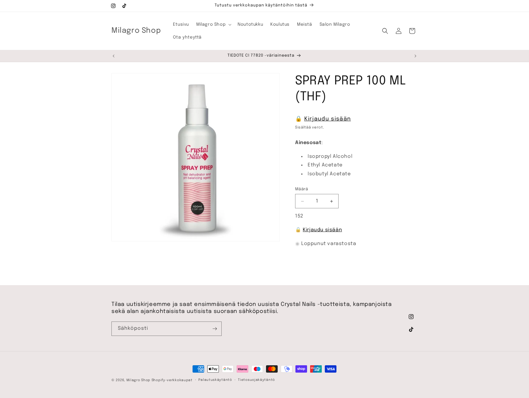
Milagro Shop (138, 380)
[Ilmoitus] (415, 56)
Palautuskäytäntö (215, 380)
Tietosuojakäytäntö (256, 380)
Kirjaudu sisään (327, 119)
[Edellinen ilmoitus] (113, 56)
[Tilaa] (214, 329)
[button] (213, 24)
